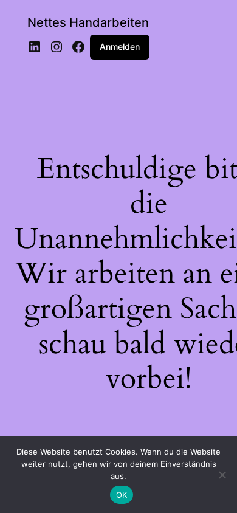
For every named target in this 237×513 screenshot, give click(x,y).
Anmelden (120, 46)
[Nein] (222, 475)
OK (122, 495)
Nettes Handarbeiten (88, 22)
